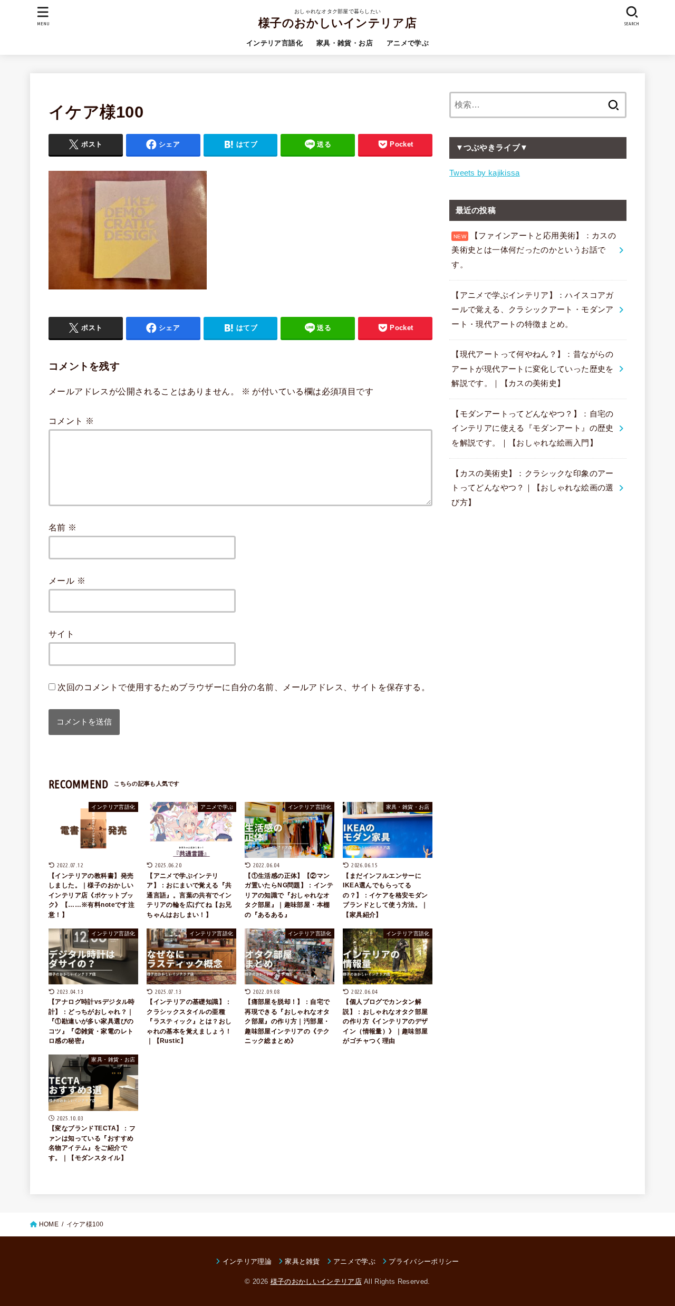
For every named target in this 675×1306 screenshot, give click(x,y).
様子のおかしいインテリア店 (337, 23)
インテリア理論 (247, 1261)
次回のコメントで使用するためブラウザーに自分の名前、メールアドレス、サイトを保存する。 (243, 687)
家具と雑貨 (302, 1261)
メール (67, 580)
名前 (63, 527)
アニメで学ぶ (408, 43)
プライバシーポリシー (424, 1261)
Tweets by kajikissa (484, 173)
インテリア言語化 (274, 43)
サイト (61, 634)
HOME (49, 1224)
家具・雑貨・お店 (344, 43)
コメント (71, 420)
